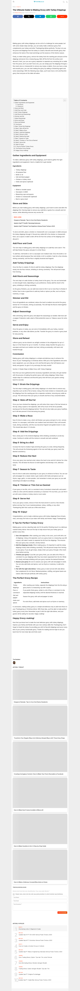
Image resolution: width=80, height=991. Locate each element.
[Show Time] (35, 12)
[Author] (14, 663)
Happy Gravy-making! (22, 150)
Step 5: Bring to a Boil (21, 134)
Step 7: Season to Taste (21, 138)
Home (14, 6)
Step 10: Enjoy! (20, 144)
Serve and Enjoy (19, 120)
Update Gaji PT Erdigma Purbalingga (29, 974)
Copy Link (62, 16)
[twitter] (29, 16)
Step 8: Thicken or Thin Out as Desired (26, 140)
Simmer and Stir (19, 116)
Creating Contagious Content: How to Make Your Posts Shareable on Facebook (38, 774)
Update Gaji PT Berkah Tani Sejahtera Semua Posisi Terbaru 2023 (34, 226)
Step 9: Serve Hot (20, 142)
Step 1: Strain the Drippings (22, 126)
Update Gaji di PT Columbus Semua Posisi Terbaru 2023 (35, 940)
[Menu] (13, 2)
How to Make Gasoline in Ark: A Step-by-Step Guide (30, 846)
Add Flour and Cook (20, 110)
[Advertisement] (40, 30)
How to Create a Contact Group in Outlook (31, 946)
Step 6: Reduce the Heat (22, 136)
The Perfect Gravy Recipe (23, 148)
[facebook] (18, 16)
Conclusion (18, 124)
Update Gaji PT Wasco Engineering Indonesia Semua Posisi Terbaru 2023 (40, 951)
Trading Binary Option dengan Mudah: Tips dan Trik (34, 968)
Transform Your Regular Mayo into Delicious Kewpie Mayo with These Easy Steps (39, 738)
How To (19, 6)
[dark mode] (66, 2)
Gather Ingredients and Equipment (24, 102)
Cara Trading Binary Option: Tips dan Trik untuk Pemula (35, 957)
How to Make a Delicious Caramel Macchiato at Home (30, 882)
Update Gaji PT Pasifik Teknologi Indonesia (27, 223)
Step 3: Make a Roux (21, 130)
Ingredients (20, 104)
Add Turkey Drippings (21, 112)
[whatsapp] (51, 16)
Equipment (20, 106)
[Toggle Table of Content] (64, 100)
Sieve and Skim (19, 108)
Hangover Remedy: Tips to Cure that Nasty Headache (31, 220)
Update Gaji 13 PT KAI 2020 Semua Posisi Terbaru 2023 (35, 934)
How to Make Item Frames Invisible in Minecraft (28, 810)
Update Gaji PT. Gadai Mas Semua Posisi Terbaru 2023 (35, 980)
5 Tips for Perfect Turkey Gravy (24, 146)
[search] (63, 2)
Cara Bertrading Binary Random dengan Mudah (33, 963)
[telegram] (40, 16)
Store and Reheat (20, 122)
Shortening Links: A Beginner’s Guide (30, 929)
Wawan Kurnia (18, 12)
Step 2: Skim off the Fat (21, 128)
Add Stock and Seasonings (22, 114)
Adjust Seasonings (20, 118)
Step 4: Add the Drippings (22, 132)
